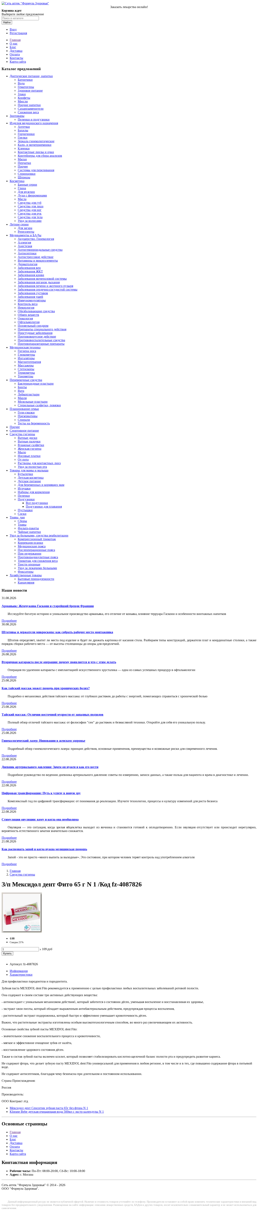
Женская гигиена (29, 448)
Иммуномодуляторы (32, 300)
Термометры (26, 372)
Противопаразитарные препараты (41, 343)
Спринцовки (26, 173)
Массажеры (26, 365)
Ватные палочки (29, 441)
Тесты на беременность (34, 423)
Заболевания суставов (33, 293)
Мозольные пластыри (33, 401)
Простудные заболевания (35, 333)
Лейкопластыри (29, 394)
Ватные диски (27, 438)
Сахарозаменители (31, 108)
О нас (14, 43)
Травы (22, 524)
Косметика (17, 181)
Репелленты (26, 231)
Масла (22, 199)
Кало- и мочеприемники (34, 145)
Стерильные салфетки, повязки (39, 405)
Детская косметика (31, 477)
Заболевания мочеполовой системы (42, 278)
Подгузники (26, 499)
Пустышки (25, 510)
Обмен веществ (28, 315)
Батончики (25, 79)
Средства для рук (30, 213)
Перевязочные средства (26, 380)
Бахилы (23, 130)
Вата (21, 390)
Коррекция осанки (30, 542)
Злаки (22, 94)
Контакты (16, 58)
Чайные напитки (29, 532)
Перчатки (24, 163)
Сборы (22, 521)
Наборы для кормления (34, 492)
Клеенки (24, 148)
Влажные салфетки (31, 445)
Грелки (22, 137)
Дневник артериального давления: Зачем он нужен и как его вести (50, 767)
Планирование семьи (24, 409)
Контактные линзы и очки (36, 152)
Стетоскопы (26, 369)
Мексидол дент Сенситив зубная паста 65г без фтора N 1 (49, 1108)
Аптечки (24, 126)
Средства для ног (30, 210)
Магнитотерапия (29, 362)
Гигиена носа (27, 351)
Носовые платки (29, 456)
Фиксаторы (25, 571)
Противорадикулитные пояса (38, 557)
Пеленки (24, 495)
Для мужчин (26, 192)
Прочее (23, 166)
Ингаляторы (26, 358)
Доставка (16, 50)
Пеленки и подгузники (34, 119)
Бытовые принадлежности (36, 579)
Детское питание (29, 481)
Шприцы (24, 177)
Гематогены (26, 87)
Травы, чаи (17, 517)
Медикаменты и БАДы (25, 235)
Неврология (26, 307)
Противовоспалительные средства (41, 340)
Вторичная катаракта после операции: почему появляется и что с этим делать (59, 662)
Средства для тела (30, 217)
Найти (6, 22)
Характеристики (21, 974)
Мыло (22, 452)
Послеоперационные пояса (36, 550)
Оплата (15, 54)
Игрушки (24, 488)
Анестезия (25, 246)
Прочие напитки (29, 105)
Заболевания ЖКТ (30, 271)
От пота (23, 459)
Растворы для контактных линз (39, 463)
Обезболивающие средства (36, 311)
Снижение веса (28, 112)
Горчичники (26, 134)
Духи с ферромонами (32, 195)
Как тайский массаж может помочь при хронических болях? (46, 688)
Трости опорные (29, 564)
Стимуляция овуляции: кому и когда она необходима (40, 819)
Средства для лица (30, 206)
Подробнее (9, 620)
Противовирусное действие (37, 336)
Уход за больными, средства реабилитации (39, 535)
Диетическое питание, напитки (31, 76)
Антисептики (27, 253)
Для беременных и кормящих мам (41, 485)
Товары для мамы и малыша (29, 470)
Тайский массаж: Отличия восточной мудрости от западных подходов (52, 714)
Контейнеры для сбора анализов (40, 155)
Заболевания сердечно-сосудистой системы (47, 289)
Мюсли (23, 101)
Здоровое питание (30, 90)
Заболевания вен (29, 267)
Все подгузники (37, 503)
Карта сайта (18, 61)
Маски (22, 159)
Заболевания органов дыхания (39, 282)
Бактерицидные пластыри (36, 383)
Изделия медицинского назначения (34, 123)
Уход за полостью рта (32, 466)
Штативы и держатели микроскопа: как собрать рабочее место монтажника (57, 632)
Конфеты (24, 97)
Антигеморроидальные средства (40, 249)
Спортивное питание (24, 430)
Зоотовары (17, 116)
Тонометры (25, 376)
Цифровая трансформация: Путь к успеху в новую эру (41, 793)
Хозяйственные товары (26, 575)
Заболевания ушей (30, 296)
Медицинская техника (25, 347)
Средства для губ (29, 202)
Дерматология (27, 264)
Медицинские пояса (32, 546)
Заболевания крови (31, 275)
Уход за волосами (30, 220)
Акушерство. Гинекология (36, 239)
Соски (22, 513)
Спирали (24, 419)
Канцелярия (26, 582)
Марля (22, 398)
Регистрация (18, 33)
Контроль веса (27, 304)
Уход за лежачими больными (37, 568)
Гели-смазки (26, 412)
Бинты (22, 387)
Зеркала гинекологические (36, 141)
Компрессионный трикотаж (37, 539)
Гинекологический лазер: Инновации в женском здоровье (43, 740)
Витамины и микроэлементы (38, 260)
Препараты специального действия (42, 329)
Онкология (25, 318)
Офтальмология (29, 322)
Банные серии (27, 184)
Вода (21, 83)
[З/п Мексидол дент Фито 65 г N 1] (22, 931)
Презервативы (27, 416)
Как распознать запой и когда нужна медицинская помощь (44, 849)
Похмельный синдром (33, 325)
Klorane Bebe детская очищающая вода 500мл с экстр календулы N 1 (57, 1111)
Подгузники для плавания (44, 506)
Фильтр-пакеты (28, 528)
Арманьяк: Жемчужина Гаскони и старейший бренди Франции (48, 606)
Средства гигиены (22, 434)
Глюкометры (26, 354)
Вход (13, 29)
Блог (13, 47)
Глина (22, 188)
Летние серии (19, 224)
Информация (19, 971)
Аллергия (24, 242)
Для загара (25, 228)
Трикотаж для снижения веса (38, 560)
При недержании (29, 553)
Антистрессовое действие (35, 257)
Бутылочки (25, 474)
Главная (15, 40)
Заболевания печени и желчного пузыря (45, 286)
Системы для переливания (36, 170)
